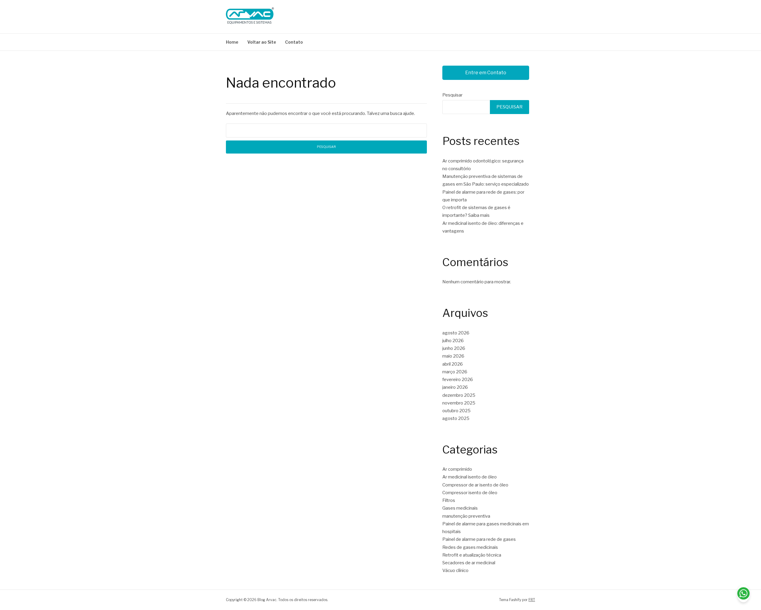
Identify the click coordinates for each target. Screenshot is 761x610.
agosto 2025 (455, 418)
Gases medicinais (460, 508)
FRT (532, 600)
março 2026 (454, 371)
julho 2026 (453, 340)
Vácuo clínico (455, 570)
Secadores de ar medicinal (468, 562)
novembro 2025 (458, 403)
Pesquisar (452, 95)
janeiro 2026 (455, 387)
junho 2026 (453, 348)
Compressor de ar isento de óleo (475, 485)
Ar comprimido (457, 469)
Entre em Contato (485, 72)
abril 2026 (452, 364)
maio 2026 (453, 356)
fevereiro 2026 (457, 379)
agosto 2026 (455, 333)
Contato (294, 42)
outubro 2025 (456, 410)
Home (232, 42)
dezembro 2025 (458, 395)
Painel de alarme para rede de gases (479, 539)
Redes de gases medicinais (470, 547)
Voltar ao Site (261, 42)
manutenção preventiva (466, 516)
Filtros (448, 500)
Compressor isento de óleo (469, 492)
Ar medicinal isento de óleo (469, 477)
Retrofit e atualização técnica (471, 555)
